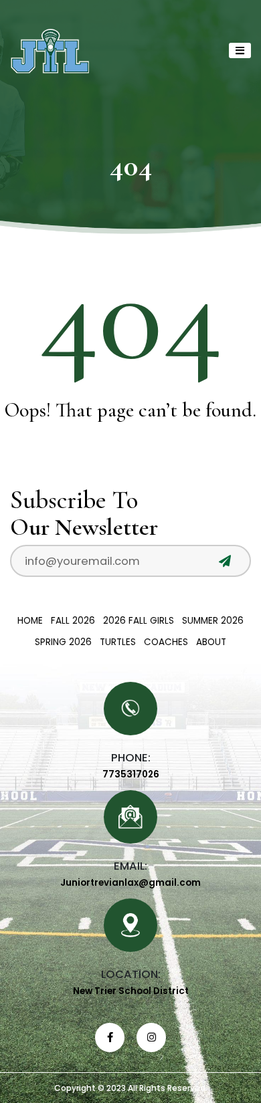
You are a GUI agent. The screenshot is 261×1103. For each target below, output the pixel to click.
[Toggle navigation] (240, 50)
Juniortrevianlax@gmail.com (130, 882)
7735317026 (130, 774)
